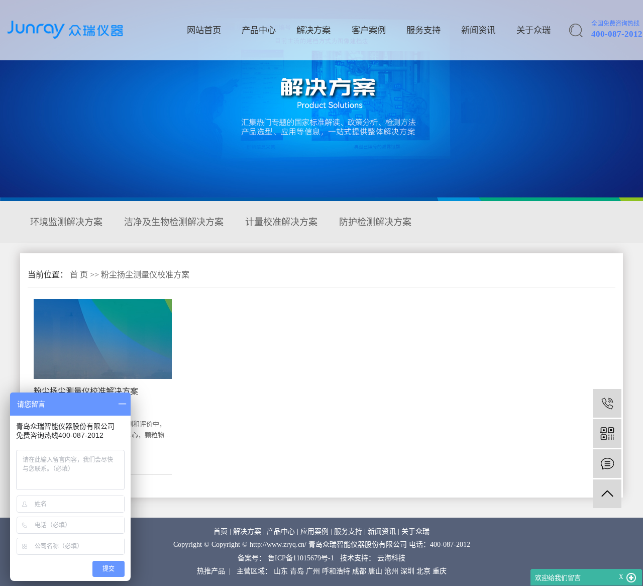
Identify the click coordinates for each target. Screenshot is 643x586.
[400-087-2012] (607, 403)
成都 (359, 571)
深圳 (407, 571)
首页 (220, 531)
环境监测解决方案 (66, 222)
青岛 (297, 571)
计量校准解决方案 (281, 222)
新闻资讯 (478, 30)
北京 (423, 571)
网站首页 (204, 30)
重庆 (440, 571)
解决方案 (313, 30)
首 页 (79, 274)
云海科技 (391, 558)
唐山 (375, 571)
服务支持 (423, 30)
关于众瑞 (533, 30)
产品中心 (259, 30)
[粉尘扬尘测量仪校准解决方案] (103, 339)
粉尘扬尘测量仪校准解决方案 (86, 391)
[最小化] (631, 578)
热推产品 (211, 571)
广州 (313, 571)
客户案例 (369, 30)
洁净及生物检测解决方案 (174, 222)
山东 (281, 571)
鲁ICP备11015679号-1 (301, 558)
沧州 (391, 571)
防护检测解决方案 (375, 222)
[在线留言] (607, 463)
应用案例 (314, 531)
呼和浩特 (336, 571)
